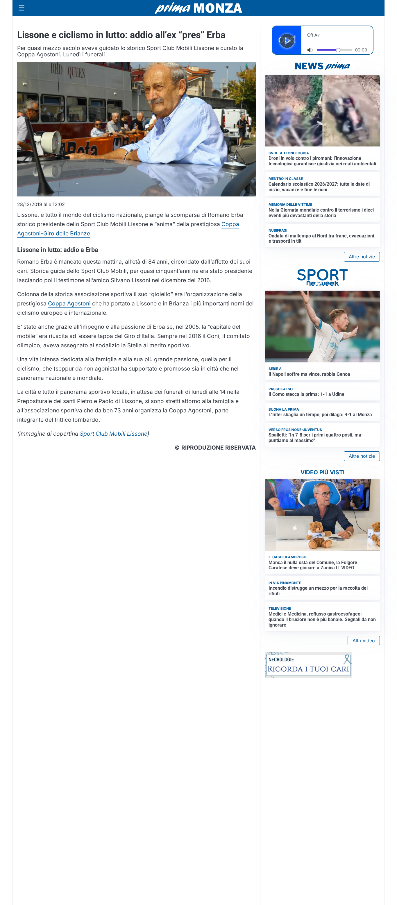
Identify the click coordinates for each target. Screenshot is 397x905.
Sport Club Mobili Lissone (113, 433)
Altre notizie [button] (362, 257)
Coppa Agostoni (69, 303)
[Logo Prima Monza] (198, 8)
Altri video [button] (364, 640)
